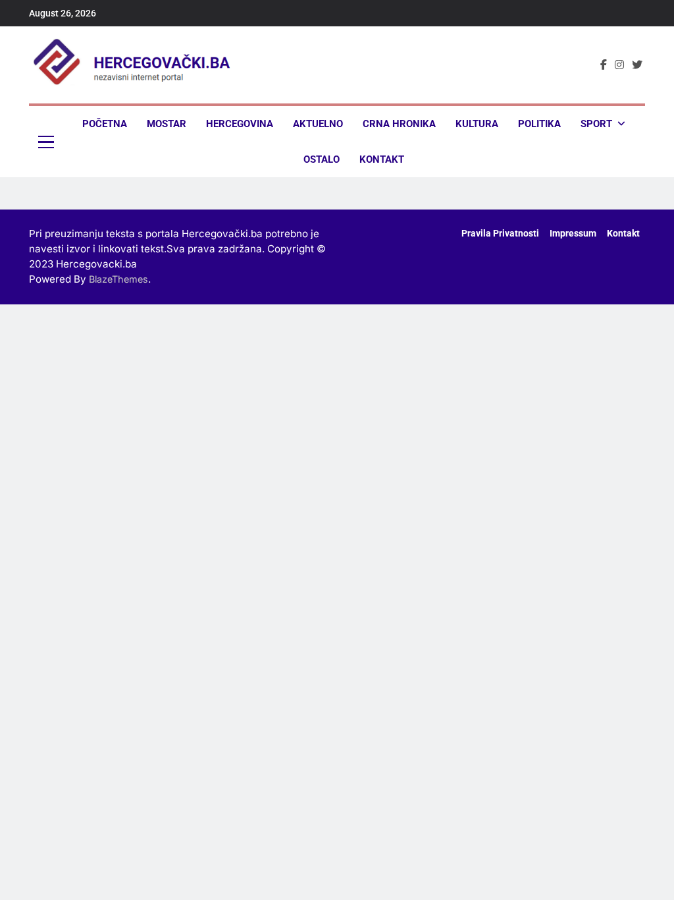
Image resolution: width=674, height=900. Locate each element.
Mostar (166, 124)
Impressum (573, 233)
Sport (596, 124)
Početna (104, 124)
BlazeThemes (118, 279)
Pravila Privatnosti (500, 233)
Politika (539, 124)
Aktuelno (318, 124)
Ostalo (321, 159)
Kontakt (381, 159)
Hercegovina (239, 124)
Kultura (476, 124)
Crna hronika (399, 124)
